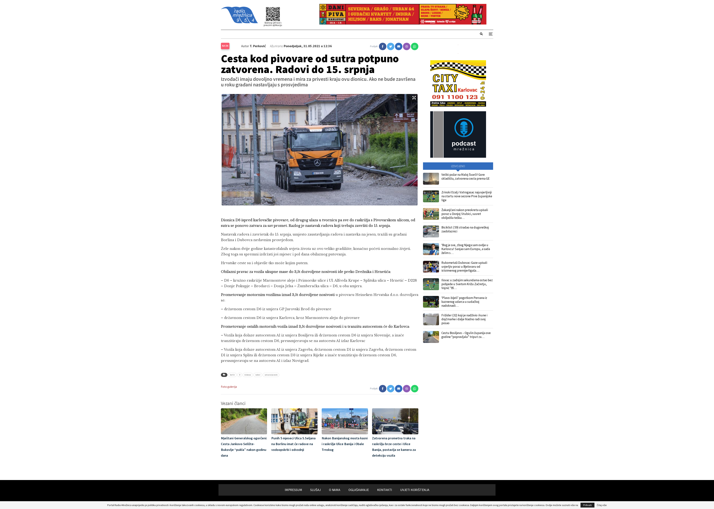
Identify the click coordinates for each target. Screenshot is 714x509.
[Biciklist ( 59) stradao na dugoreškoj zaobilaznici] (431, 231)
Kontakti (384, 490)
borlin (232, 375)
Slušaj (315, 490)
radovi (257, 375)
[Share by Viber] (406, 46)
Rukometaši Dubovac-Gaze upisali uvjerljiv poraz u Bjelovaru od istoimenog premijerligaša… (464, 267)
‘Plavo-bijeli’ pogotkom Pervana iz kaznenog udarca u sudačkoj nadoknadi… (464, 302)
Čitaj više (602, 505)
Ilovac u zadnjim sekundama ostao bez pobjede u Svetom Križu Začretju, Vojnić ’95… (467, 284)
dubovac (248, 375)
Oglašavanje (358, 490)
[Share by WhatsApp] (414, 46)
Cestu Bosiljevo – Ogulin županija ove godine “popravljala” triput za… (466, 335)
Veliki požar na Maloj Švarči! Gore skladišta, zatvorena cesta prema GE (465, 177)
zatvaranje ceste (271, 375)
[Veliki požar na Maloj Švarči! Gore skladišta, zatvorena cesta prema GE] (431, 179)
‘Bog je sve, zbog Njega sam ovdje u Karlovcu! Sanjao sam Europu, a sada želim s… (465, 249)
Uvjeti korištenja (414, 490)
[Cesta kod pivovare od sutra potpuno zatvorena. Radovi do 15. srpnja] (382, 46)
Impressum (293, 490)
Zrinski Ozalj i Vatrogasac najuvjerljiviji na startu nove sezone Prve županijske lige (466, 196)
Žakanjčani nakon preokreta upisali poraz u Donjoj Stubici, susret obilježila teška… (464, 214)
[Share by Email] (398, 46)
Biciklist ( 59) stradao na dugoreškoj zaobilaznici (465, 229)
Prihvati (587, 505)
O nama (334, 490)
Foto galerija (229, 386)
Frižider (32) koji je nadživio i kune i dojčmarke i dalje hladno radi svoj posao (464, 319)
